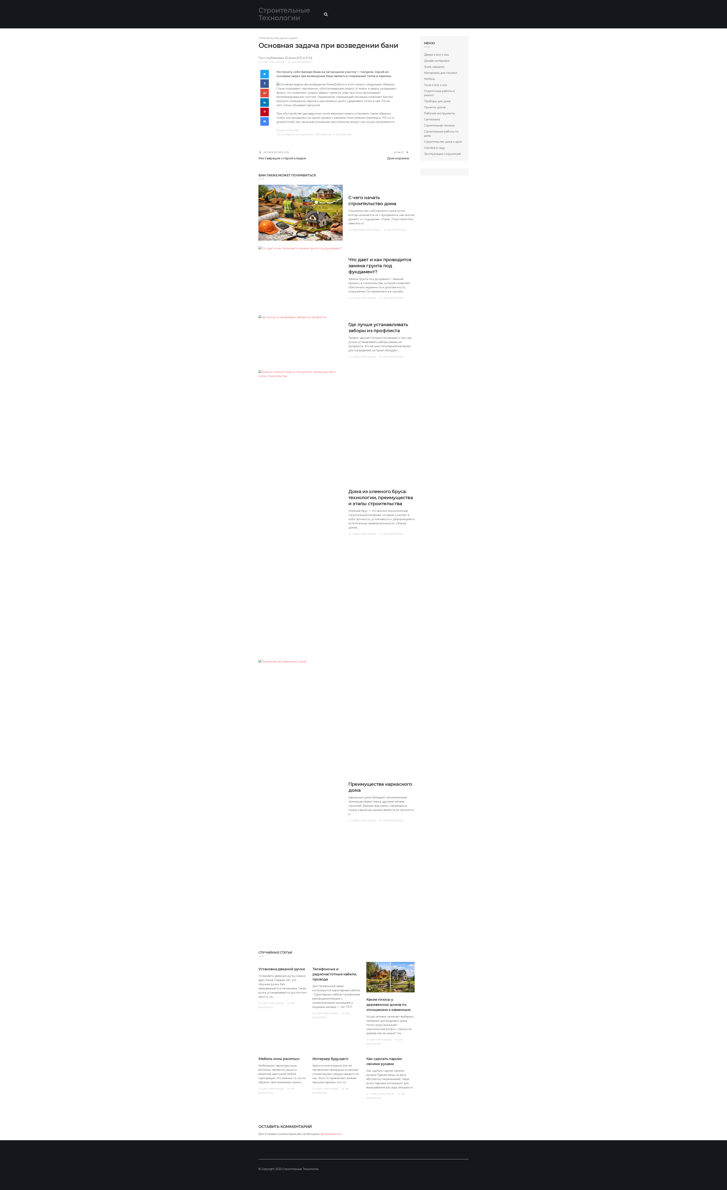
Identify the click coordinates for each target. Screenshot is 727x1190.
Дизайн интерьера (436, 60)
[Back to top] (716, 1179)
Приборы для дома (437, 101)
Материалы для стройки (440, 73)
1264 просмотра (393, 298)
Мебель (429, 79)
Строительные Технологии (284, 14)
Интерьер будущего (330, 1059)
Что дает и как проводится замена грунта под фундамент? (379, 265)
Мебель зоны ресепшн (278, 1059)
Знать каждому (434, 67)
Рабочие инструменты (439, 113)
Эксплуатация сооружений (442, 154)
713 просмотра (396, 229)
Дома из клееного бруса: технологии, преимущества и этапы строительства (380, 497)
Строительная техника (439, 125)
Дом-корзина (398, 158)
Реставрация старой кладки (282, 158)
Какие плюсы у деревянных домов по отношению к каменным (388, 1005)
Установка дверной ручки (281, 969)
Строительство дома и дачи (277, 38)
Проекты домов (435, 107)
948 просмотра (301, 62)
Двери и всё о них (436, 54)
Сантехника (432, 119)
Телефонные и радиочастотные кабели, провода (334, 974)
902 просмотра (393, 534)
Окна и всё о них (435, 85)
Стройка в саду (434, 148)
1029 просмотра (393, 356)
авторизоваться (331, 1134)
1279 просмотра (393, 820)
